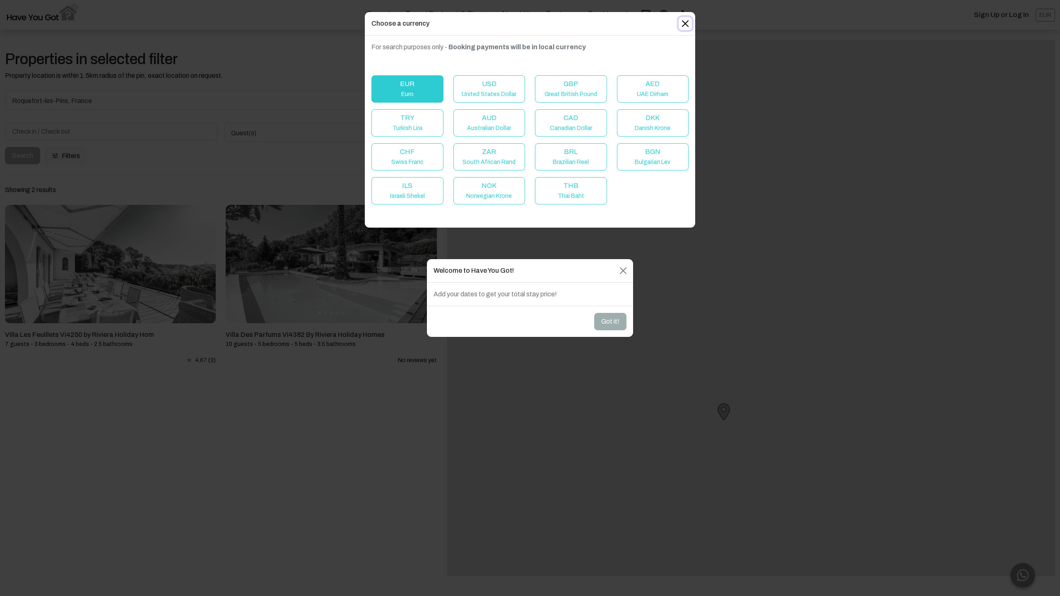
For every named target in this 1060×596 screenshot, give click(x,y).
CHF (407, 156)
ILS (407, 190)
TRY (407, 122)
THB (571, 190)
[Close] (685, 23)
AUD (489, 122)
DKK (652, 122)
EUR (407, 88)
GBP (570, 88)
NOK (489, 190)
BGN (652, 156)
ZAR (489, 156)
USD (489, 88)
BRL (571, 156)
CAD (571, 122)
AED (652, 88)
